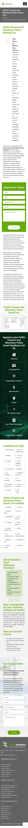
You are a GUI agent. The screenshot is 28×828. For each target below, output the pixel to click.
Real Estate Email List (6, 789)
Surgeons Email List (6, 774)
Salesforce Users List (6, 812)
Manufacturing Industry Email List (9, 795)
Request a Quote (14, 599)
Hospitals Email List (6, 772)
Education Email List (6, 797)
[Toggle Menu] (25, 4)
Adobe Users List (5, 808)
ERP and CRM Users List (7, 806)
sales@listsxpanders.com (9, 755)
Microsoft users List (6, 814)
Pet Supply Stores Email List (8, 787)
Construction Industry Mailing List (9, 785)
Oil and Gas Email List (6, 793)
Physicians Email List (6, 764)
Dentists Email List (5, 766)
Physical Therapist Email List (8, 770)
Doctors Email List (5, 768)
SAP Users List (4, 810)
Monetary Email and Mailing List (14, 320)
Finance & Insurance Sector (7, 791)
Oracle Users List (5, 818)
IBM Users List (4, 816)
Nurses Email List (5, 776)
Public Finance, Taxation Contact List (22, 321)
